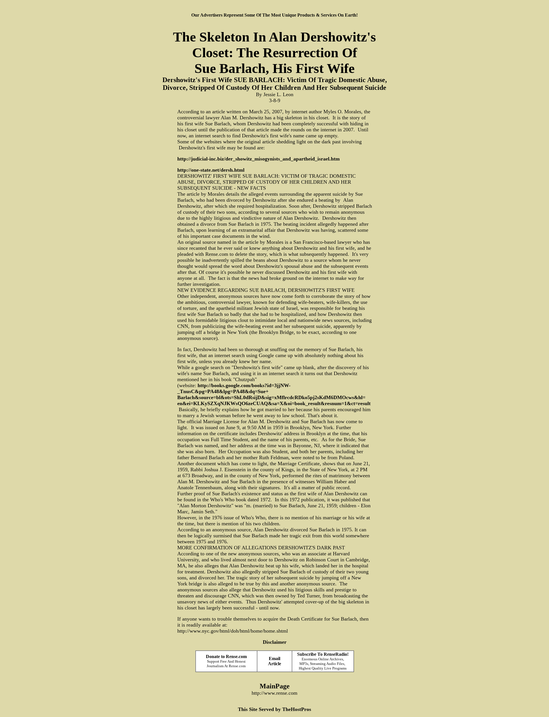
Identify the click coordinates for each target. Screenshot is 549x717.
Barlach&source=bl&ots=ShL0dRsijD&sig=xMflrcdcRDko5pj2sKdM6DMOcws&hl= (271, 397)
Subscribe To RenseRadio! (323, 654)
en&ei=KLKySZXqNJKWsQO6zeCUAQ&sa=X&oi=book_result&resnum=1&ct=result (274, 403)
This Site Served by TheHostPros (274, 709)
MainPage (275, 686)
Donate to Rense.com (226, 656)
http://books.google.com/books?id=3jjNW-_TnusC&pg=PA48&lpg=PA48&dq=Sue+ (234, 388)
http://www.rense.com (274, 693)
